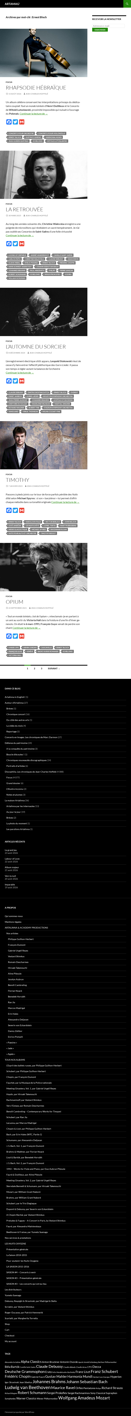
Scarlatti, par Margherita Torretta (21, 1318)
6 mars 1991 (13, 647)
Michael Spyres (39, 529)
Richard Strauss (112, 1388)
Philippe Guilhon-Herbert (21, 939)
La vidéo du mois (14, 725)
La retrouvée (24, 209)
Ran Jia (11, 1002)
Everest (74, 392)
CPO (89, 1367)
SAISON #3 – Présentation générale (23, 1278)
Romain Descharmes (18, 962)
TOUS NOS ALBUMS (15, 1059)
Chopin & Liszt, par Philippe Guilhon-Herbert (28, 1128)
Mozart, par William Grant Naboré (23, 1192)
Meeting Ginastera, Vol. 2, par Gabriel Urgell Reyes (31, 1180)
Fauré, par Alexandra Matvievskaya (23, 1226)
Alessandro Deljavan (18, 1019)
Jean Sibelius (25, 1382)
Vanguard (13, 411)
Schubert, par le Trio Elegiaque (21, 1203)
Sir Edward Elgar (58, 529)
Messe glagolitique (17, 529)
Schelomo (38, 141)
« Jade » (10, 1048)
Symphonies (10, 1398)
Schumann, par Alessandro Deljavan (24, 1140)
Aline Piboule (14, 973)
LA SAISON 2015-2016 (17, 1266)
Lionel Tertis (49, 526)
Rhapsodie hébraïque (36, 87)
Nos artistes (12, 933)
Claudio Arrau (81, 1367)
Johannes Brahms (16, 270)
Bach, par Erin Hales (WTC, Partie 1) (24, 1134)
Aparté (81, 1362)
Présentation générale (17, 1249)
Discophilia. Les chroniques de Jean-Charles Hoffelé (30, 771)
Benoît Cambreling (17, 985)
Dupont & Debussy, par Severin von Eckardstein (29, 1209)
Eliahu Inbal (14, 263)
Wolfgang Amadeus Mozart (84, 1397)
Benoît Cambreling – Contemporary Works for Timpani (33, 1111)
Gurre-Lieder (32, 396)
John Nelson (70, 522)
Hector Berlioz (52, 522)
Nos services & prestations (18, 1237)
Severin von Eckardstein (20, 1025)
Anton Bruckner (51, 1361)
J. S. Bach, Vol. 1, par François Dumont (25, 1146)
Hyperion (115, 1376)
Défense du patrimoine (16, 743)
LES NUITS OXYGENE (15, 1243)
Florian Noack (15, 990)
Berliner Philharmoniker (107, 1362)
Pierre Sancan (66, 270)
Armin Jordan (30, 647)
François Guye (15, 651)
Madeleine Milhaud (41, 404)
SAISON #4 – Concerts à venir (21, 1272)
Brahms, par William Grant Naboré (23, 1197)
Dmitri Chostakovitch (38, 392)
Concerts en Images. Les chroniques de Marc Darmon (31, 737)
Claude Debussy (55, 259)
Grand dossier (13, 783)
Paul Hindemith (37, 270)
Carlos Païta (14, 259)
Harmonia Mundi (54, 137)
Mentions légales (13, 921)
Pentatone (89, 1388)
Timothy (17, 480)
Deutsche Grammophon (25, 1371)
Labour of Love (12, 858)
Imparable (10, 884)
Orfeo (79, 1388)
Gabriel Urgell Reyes (18, 950)
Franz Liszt (83, 1372)
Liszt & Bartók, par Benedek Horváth (24, 1157)
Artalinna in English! (15, 697)
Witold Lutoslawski (57, 141)
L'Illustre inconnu (14, 789)
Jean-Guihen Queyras (18, 141)
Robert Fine (34, 408)
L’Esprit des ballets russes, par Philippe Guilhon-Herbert (34, 1065)
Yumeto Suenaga (13, 1295)
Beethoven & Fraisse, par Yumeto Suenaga (27, 1232)
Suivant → (54, 668)
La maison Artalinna (15, 800)
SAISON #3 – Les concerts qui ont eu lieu (26, 1283)
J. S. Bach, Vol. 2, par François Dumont (25, 1163)
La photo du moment (16, 823)
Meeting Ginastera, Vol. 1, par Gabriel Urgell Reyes (31, 1088)
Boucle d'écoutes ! (15, 754)
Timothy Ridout (48, 533)
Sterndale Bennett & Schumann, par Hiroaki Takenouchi (33, 1186)
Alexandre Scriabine (12, 1362)
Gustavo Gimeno (33, 137)
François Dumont (16, 944)
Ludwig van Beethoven (28, 1387)
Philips (52, 270)
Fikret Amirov (15, 396)
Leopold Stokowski (63, 400)
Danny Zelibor (15, 1031)
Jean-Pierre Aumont (17, 400)
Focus (9, 82)
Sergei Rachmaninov (79, 1393)
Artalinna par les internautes (20, 806)
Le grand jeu (11, 850)
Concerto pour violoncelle (51, 133)
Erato (48, 1372)
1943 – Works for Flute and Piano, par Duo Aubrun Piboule (35, 1169)
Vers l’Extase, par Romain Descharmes (25, 1105)
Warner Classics (26, 1398)
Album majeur (12, 867)
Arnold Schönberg (91, 1362)
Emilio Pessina (31, 263)
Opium (14, 601)
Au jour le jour (13, 812)
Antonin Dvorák (69, 1361)
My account (10, 1341)
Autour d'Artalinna (14, 702)
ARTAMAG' (12, 4)
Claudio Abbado (69, 1367)
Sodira (68, 274)
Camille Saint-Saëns (63, 255)
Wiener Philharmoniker (47, 1398)
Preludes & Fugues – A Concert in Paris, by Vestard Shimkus (36, 1220)
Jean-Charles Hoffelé (37, 94)
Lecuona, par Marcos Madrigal (21, 1123)
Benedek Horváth (16, 996)
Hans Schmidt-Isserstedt (20, 267)
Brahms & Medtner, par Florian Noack (25, 1151)
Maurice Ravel (63, 1387)
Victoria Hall (15, 655)
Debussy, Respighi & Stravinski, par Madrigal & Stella (31, 1301)
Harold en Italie (33, 522)
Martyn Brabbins (68, 526)
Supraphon (111, 1393)
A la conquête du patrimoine (20, 748)
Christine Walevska (34, 259)
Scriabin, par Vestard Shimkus (19, 1306)
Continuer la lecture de (34, 113)
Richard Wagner (16, 408)
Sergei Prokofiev (52, 274)
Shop (7, 1324)
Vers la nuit (10, 876)
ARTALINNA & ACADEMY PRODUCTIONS (26, 927)
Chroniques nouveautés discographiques (26, 760)
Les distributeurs (13, 1289)
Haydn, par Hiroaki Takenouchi (21, 1094)
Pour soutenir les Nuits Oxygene (22, 1260)
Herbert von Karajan (101, 1377)
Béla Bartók (12, 1366)
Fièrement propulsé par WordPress (19, 1412)
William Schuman (16, 278)
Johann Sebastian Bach (47, 267)
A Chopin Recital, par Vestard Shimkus (25, 1214)
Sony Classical (97, 1393)
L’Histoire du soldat (17, 404)
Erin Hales (13, 1013)
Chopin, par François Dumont (21, 1077)
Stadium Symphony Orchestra (58, 408)
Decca (96, 1366)
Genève (30, 651)
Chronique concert (15, 714)
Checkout (9, 1335)
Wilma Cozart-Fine (51, 411)
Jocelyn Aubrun (16, 979)
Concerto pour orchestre (21, 133)
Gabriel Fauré (38, 1376)
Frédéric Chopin (66, 263)
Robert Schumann (17, 274)
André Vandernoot (40, 255)
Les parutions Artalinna (18, 829)
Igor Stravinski (12, 1382)
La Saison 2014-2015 (16, 1255)
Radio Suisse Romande (48, 651)
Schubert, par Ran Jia (16, 1117)
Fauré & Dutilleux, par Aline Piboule (24, 1174)
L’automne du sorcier (36, 346)
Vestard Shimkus (16, 956)
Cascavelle (46, 647)
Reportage (11, 731)
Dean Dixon (73, 259)
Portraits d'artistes (15, 766)
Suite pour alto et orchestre (22, 533)
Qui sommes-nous (14, 916)
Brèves (9, 708)
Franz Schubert (104, 1371)
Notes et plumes (14, 794)
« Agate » (10, 1054)
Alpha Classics (31, 1361)
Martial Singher (62, 404)
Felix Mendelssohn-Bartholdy (63, 1372)
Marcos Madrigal (16, 1008)
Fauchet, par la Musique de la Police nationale (29, 1082)
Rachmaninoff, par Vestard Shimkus (24, 1100)
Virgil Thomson (30, 411)
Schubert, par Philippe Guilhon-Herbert (26, 1071)
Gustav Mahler (56, 1376)
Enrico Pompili (15, 1036)
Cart (7, 1329)
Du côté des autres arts (17, 720)
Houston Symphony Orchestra (58, 396)
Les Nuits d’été (32, 526)
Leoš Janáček (14, 526)
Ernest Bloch (14, 137)
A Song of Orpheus (17, 255)
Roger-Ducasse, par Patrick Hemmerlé (24, 1312)
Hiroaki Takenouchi (17, 967)
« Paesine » (11, 1042)
